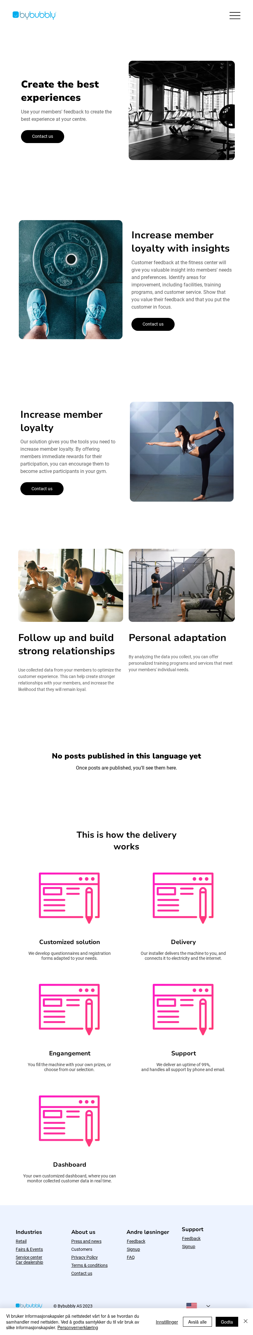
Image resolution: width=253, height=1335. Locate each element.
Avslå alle (197, 1322)
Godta (227, 1322)
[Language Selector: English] (198, 1306)
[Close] (245, 1321)
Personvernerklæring (77, 1327)
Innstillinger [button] (167, 1322)
